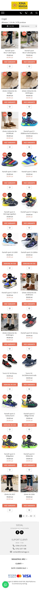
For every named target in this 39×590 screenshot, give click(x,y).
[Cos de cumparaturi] (31, 13)
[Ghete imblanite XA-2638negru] (9, 322)
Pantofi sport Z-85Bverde (29, 455)
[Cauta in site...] (36, 13)
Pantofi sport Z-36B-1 (9, 172)
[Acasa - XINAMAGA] (19, 5)
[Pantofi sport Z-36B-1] (9, 160)
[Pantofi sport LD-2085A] (29, 241)
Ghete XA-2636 (29, 494)
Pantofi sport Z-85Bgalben (9, 455)
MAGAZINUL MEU (19, 559)
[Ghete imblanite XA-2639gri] (9, 80)
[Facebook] (17, 532)
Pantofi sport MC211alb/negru (10, 52)
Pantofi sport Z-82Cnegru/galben (9, 213)
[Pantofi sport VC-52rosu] (29, 322)
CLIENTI (18, 563)
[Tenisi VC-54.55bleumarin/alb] (29, 362)
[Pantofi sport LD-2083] (9, 241)
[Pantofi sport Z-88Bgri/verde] (29, 403)
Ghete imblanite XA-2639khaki (9, 132)
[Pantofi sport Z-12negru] (29, 201)
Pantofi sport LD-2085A (29, 252)
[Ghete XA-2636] (29, 483)
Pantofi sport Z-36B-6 (29, 172)
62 (31, 516)
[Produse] (3, 13)
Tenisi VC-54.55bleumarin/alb (29, 374)
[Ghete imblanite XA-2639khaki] (9, 120)
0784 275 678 (20, 546)
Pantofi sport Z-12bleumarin (9, 415)
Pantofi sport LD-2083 (10, 252)
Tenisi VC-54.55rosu (10, 373)
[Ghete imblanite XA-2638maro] (29, 281)
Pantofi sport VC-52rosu (29, 333)
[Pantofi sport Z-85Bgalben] (9, 443)
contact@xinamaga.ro (20, 552)
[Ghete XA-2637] (9, 483)
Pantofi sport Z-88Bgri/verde (29, 415)
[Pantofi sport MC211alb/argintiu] (29, 39)
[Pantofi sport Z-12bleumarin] (9, 403)
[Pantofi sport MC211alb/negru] (9, 39)
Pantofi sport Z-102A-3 (10, 293)
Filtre (11, 26)
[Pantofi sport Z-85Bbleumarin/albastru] (29, 120)
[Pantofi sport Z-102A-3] (9, 281)
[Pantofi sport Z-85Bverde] (29, 443)
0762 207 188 (20, 549)
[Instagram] (22, 532)
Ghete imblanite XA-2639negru (29, 92)
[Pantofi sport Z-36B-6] (29, 160)
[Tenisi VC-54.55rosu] (9, 362)
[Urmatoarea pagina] (34, 516)
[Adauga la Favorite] (9, 66)
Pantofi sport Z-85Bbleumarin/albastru (29, 132)
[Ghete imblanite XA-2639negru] (29, 80)
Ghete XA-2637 (9, 494)
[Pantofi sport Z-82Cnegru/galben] (9, 201)
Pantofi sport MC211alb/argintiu (29, 52)
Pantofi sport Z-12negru (29, 212)
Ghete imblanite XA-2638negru (9, 334)
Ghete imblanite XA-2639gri (9, 92)
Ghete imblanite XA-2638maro (29, 294)
